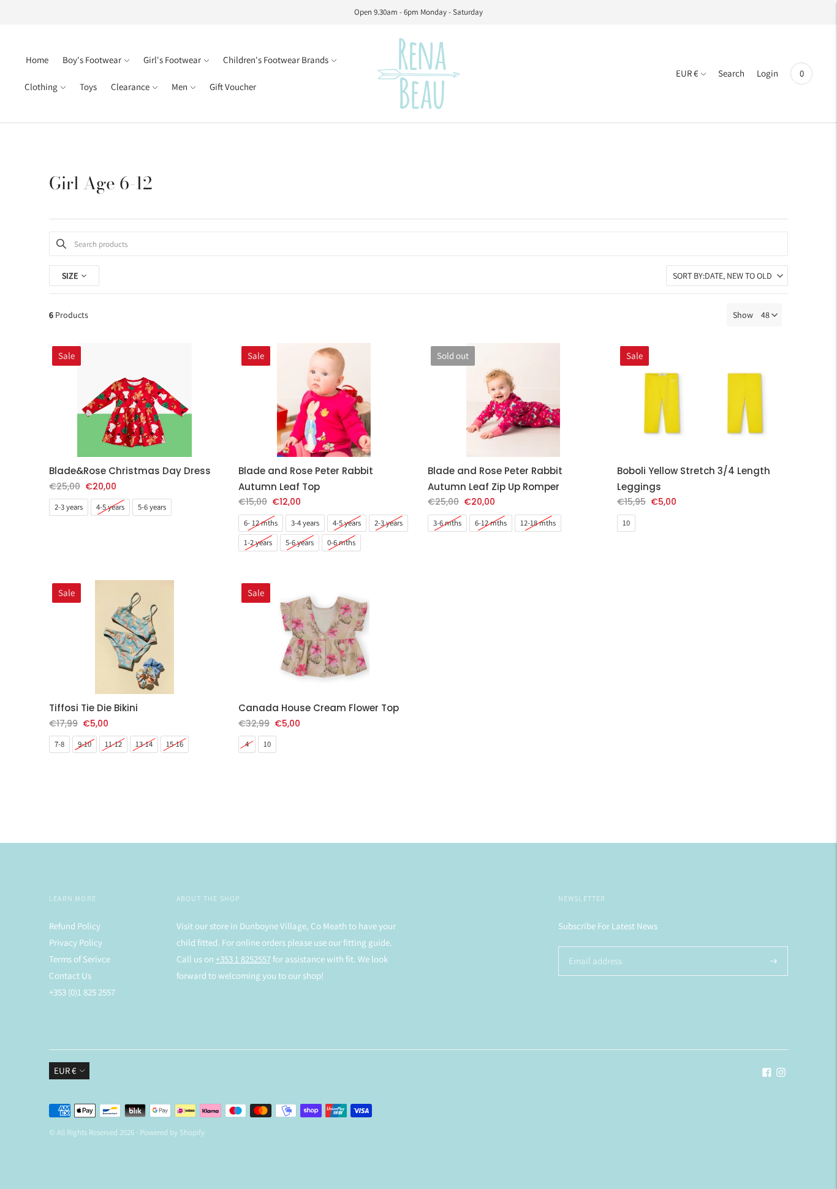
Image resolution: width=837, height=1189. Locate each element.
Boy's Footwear (91, 60)
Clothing (41, 86)
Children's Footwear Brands (275, 60)
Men (179, 86)
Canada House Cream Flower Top (318, 707)
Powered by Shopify (172, 1132)
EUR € (687, 73)
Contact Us (70, 975)
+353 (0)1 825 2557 (82, 992)
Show (743, 314)
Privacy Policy (75, 942)
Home (37, 60)
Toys (88, 86)
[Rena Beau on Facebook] (766, 1073)
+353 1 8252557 (243, 959)
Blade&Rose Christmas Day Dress (130, 470)
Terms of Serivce (79, 959)
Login (767, 73)
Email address (593, 947)
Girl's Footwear (172, 60)
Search (731, 73)
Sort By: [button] (722, 275)
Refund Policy (74, 926)
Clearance (130, 86)
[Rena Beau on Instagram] (781, 1073)
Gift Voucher (233, 86)
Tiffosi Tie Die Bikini (93, 707)
